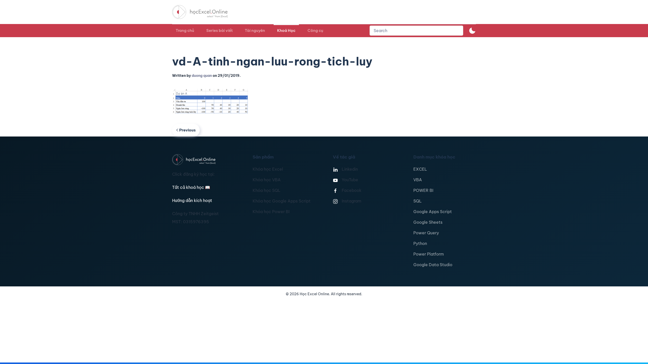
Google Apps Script (432, 211)
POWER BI (423, 190)
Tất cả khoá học (191, 187)
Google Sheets (427, 222)
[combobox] (416, 31)
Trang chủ (185, 30)
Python (420, 243)
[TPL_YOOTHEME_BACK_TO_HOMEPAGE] (204, 12)
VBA (417, 179)
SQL (417, 200)
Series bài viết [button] (219, 30)
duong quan (202, 75)
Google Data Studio (432, 264)
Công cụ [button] (315, 30)
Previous (187, 130)
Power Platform (428, 254)
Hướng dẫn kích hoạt (192, 200)
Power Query (426, 232)
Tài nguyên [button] (255, 30)
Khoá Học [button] (286, 30)
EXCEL (420, 169)
